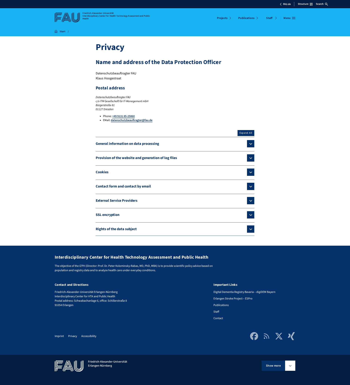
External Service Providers (116, 200)
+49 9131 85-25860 (123, 116)
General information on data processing (127, 143)
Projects (222, 18)
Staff (269, 18)
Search (320, 4)
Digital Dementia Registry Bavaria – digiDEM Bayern (244, 292)
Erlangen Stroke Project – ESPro (232, 299)
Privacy (72, 336)
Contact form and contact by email (123, 186)
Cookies (102, 172)
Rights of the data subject (116, 229)
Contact (218, 318)
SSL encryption (107, 214)
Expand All (246, 133)
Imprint (59, 336)
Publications (246, 18)
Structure (303, 4)
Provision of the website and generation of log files (136, 157)
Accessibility (88, 336)
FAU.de (287, 4)
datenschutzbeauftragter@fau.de (131, 120)
